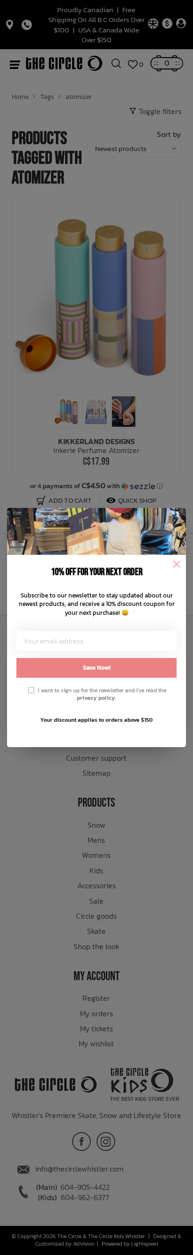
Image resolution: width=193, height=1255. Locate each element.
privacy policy (96, 698)
